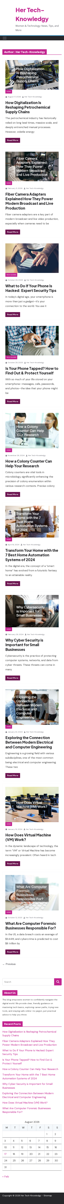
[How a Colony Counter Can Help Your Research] (32, 430)
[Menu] (4, 38)
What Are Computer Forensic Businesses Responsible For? (30, 925)
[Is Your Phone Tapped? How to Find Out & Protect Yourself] (32, 340)
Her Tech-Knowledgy (33, 97)
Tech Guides (11, 275)
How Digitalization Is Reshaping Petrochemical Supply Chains (27, 107)
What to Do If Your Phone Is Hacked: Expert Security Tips (30, 288)
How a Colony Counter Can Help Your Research (28, 463)
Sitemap (48, 1195)
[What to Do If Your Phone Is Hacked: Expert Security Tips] (32, 258)
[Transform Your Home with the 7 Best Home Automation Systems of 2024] (32, 522)
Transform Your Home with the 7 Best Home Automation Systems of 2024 (31, 555)
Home (9, 91)
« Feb (5, 1176)
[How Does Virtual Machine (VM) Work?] (32, 804)
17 (5, 1154)
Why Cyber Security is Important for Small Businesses (24, 644)
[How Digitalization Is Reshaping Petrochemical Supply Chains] (32, 75)
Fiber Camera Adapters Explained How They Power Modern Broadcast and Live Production (29, 201)
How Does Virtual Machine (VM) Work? (24, 1102)
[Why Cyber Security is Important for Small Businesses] (32, 611)
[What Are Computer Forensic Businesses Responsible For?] (32, 892)
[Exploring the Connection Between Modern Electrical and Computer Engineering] (32, 707)
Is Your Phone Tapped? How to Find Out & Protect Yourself (31, 370)
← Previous (9, 964)
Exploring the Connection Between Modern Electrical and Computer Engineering (29, 742)
